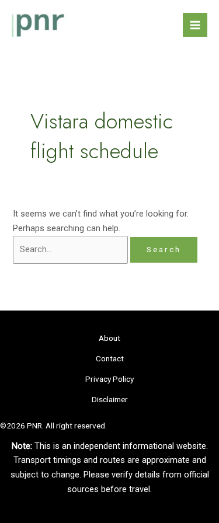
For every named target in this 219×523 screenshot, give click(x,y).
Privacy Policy (109, 378)
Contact (110, 358)
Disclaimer (110, 399)
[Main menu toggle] (195, 25)
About (109, 338)
